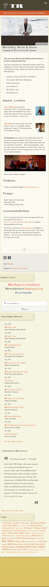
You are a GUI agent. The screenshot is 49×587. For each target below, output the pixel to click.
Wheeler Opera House (13, 416)
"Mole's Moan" (19, 528)
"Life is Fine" (22, 525)
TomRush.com (14, 7)
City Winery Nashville (14, 389)
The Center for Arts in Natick (16, 363)
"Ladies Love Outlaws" (10, 525)
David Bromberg (28, 538)
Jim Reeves (20, 544)
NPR (3, 547)
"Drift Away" (25, 523)
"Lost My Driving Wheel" (34, 525)
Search (25, 309)
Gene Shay (43, 541)
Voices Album (38, 546)
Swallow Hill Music (11, 434)
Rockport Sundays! (37, 12)
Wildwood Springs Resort (15, 407)
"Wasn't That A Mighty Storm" (19, 533)
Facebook (23, 292)
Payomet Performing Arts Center (17, 372)
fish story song (18, 541)
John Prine (27, 544)
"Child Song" (7, 523)
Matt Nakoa (8, 123)
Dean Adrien (38, 538)
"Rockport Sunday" (20, 530)
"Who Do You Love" (8, 535)
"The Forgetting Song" (32, 530)
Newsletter (14, 268)
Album (34, 535)
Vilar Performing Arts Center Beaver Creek (20, 425)
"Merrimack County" (8, 528)
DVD (42, 538)
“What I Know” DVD (32, 552)
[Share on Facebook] (9, 257)
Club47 (18, 538)
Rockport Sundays (24, 284)
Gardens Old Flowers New (32, 541)
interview (11, 543)
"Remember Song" (8, 530)
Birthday (10, 264)
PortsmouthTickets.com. (31, 187)
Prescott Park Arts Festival (15, 354)
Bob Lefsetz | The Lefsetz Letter (12, 511)
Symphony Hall (23, 546)
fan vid (6, 540)
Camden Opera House (13, 345)
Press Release (23, 268)
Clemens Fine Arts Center (15, 398)
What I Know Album (15, 549)
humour (4, 544)
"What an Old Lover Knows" (38, 533)
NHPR (42, 544)
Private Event (9, 380)
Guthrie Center (11, 327)
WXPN (24, 549)
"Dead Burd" (16, 523)
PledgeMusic (10, 547)
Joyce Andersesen (10, 107)
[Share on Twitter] (5, 257)
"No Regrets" (28, 528)
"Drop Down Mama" (38, 522)
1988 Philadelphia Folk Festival (23, 536)
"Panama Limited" (40, 528)
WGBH (5, 549)
